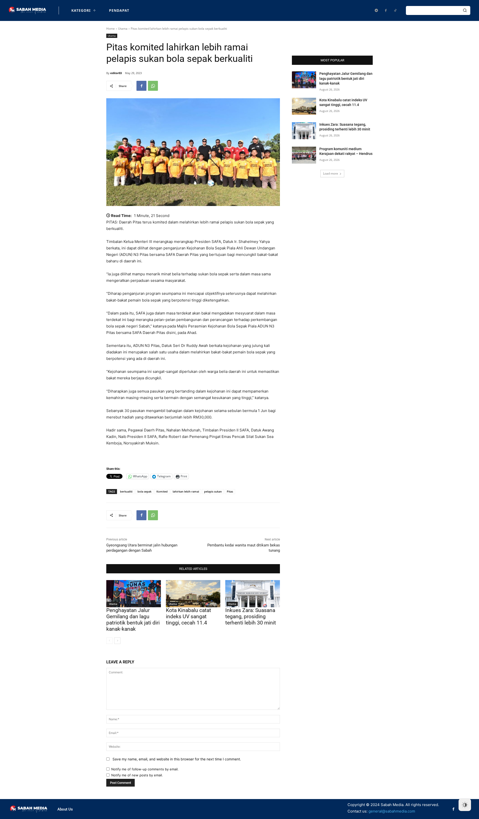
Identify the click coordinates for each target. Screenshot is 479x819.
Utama (122, 28)
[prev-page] (109, 640)
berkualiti (126, 491)
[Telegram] (376, 10)
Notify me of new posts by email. (137, 775)
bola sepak (144, 491)
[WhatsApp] (153, 86)
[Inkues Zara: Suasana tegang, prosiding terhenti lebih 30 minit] (252, 593)
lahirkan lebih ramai (186, 491)
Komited (162, 491)
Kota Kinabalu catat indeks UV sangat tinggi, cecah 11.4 (188, 616)
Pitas (230, 491)
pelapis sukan (213, 491)
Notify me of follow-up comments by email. (145, 769)
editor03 (116, 73)
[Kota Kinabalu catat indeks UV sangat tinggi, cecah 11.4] (193, 593)
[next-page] (117, 640)
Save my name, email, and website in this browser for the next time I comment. (177, 759)
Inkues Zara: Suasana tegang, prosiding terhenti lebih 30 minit (250, 616)
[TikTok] (395, 10)
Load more (330, 173)
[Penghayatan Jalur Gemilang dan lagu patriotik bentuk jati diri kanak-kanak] (133, 593)
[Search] (464, 10)
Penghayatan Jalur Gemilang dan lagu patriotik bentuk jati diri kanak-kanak (133, 619)
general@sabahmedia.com (391, 811)
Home (110, 28)
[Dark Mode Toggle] (465, 805)
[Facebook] (385, 10)
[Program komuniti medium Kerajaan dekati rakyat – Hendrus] (304, 155)
